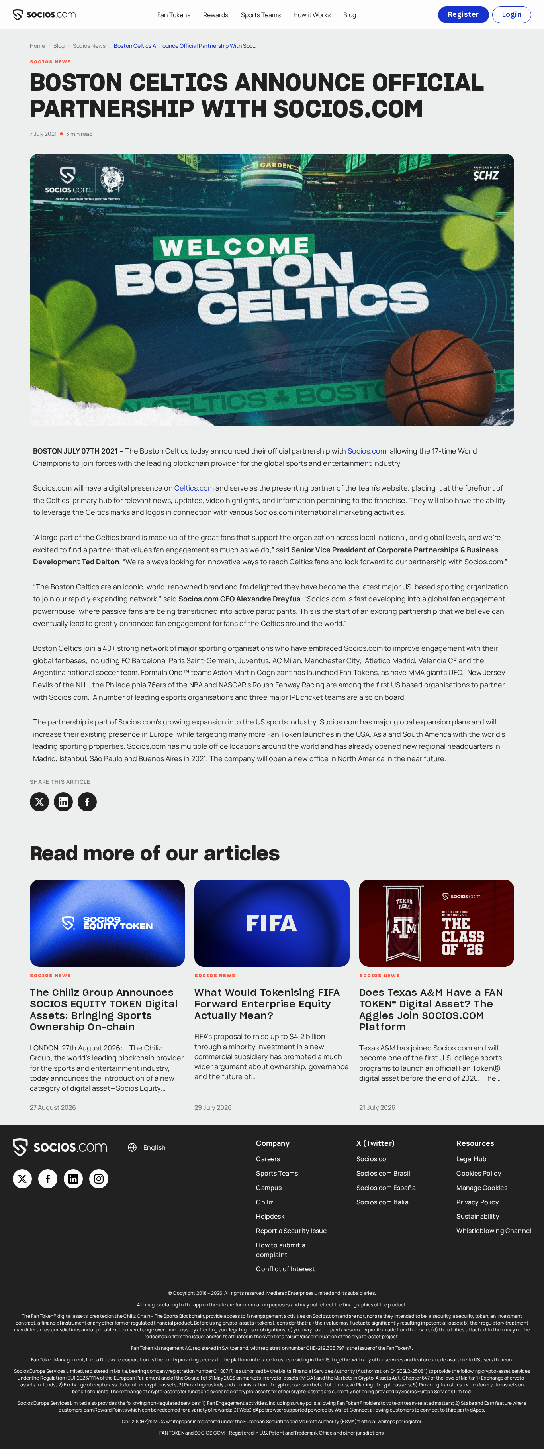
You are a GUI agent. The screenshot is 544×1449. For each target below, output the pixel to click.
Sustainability (477, 1216)
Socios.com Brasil (383, 1173)
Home (37, 45)
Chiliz (265, 1202)
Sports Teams (261, 14)
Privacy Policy (477, 1202)
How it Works (312, 14)
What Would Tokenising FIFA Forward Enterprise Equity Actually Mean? (267, 1004)
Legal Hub (471, 1158)
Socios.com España (386, 1187)
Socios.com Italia (382, 1202)
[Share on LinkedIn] (63, 801)
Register (463, 15)
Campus (269, 1187)
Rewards (215, 14)
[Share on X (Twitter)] (39, 801)
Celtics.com (194, 488)
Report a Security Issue (291, 1230)
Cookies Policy (478, 1173)
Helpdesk (270, 1216)
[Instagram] (98, 1178)
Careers (268, 1158)
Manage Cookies (481, 1187)
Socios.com (367, 451)
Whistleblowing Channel (493, 1230)
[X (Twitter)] (22, 1178)
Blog (349, 14)
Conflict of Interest (285, 1268)
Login (512, 15)
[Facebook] (47, 1178)
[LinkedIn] (73, 1178)
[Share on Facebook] (87, 801)
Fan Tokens (173, 14)
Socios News (89, 45)
